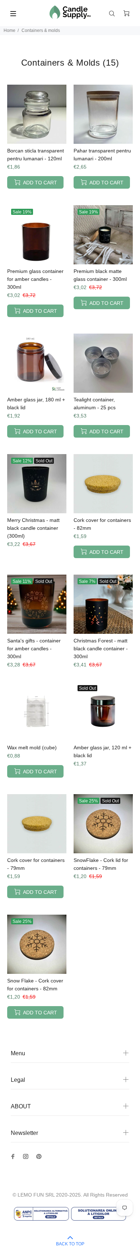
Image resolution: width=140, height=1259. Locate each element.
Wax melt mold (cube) (32, 747)
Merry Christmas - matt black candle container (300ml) (33, 528)
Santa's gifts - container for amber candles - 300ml (34, 648)
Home (9, 30)
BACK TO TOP (70, 1243)
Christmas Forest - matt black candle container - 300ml (101, 648)
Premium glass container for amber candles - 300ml (35, 279)
